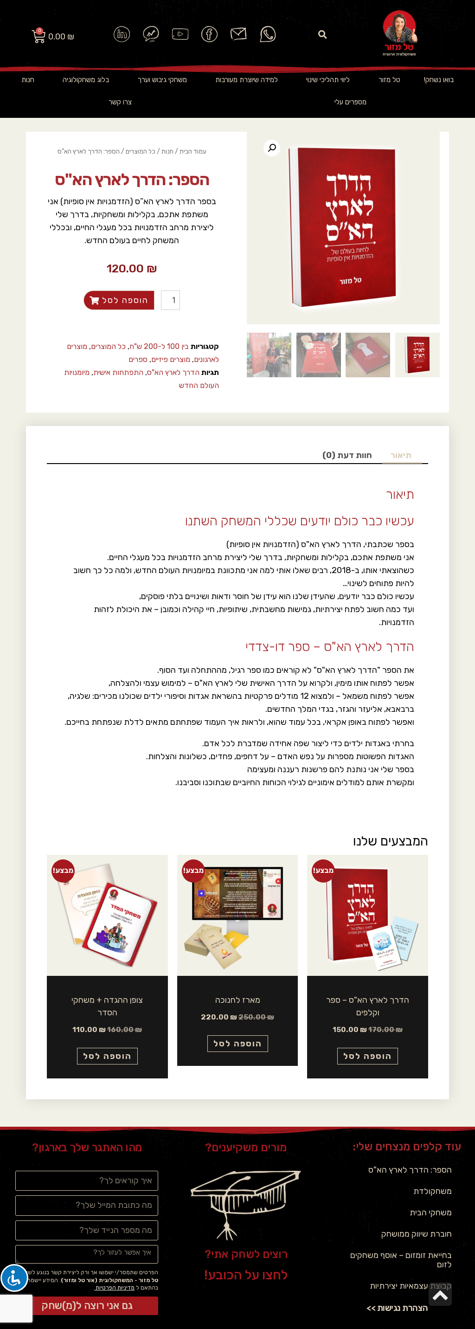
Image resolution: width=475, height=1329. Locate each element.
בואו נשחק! (439, 80)
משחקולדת (432, 1191)
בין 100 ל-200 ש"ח (159, 346)
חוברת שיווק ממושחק (416, 1234)
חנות (27, 80)
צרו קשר (120, 102)
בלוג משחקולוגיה (86, 80)
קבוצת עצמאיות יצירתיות (411, 1286)
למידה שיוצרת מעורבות (246, 80)
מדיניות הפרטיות (114, 1287)
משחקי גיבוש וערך (162, 80)
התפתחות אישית (118, 372)
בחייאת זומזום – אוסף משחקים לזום (401, 1260)
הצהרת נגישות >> (397, 1308)
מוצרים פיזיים (170, 359)
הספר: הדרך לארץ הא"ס (410, 1170)
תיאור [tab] (401, 455)
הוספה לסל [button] (367, 1056)
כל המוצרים (140, 151)
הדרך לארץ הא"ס (173, 372)
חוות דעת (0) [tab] (347, 455)
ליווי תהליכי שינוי (328, 80)
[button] (323, 34)
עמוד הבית (193, 151)
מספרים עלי (350, 102)
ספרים (138, 359)
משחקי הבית (431, 1212)
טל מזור (389, 80)
